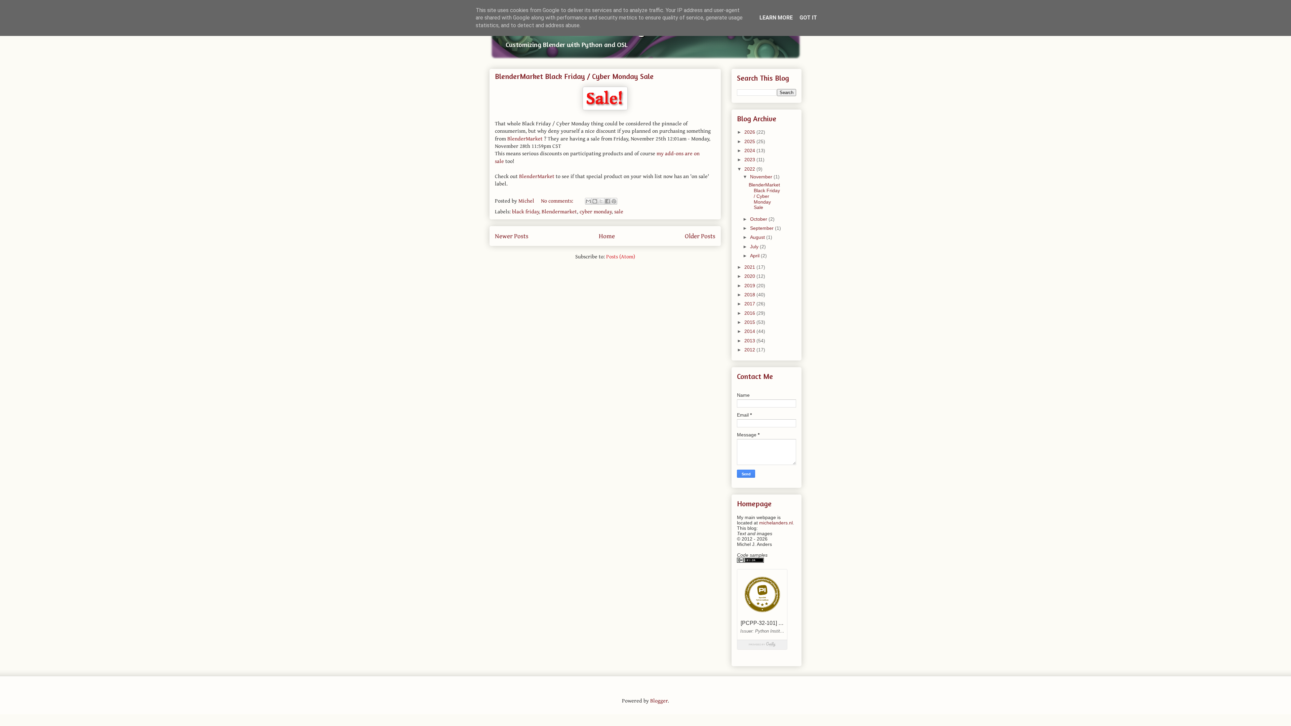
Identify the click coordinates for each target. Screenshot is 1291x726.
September (762, 228)
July (755, 246)
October (759, 219)
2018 (750, 294)
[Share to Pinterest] (614, 201)
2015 (750, 322)
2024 (750, 150)
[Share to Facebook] (607, 201)
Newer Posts (512, 236)
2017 (750, 303)
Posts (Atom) (620, 256)
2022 (750, 169)
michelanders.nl (776, 522)
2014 (750, 331)
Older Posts (700, 236)
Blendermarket (559, 211)
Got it (808, 17)
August (758, 237)
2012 (750, 349)
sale (618, 211)
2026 (750, 132)
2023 (750, 159)
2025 (750, 141)
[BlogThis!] (594, 201)
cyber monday (596, 211)
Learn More (776, 17)
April (755, 255)
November (762, 176)
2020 (750, 276)
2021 (750, 267)
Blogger (659, 700)
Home (607, 236)
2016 (750, 313)
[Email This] (588, 201)
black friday (525, 211)
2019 (750, 285)
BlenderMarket (525, 138)
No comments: (558, 201)
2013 (750, 340)
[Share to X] (601, 201)
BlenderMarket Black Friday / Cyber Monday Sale (574, 76)
